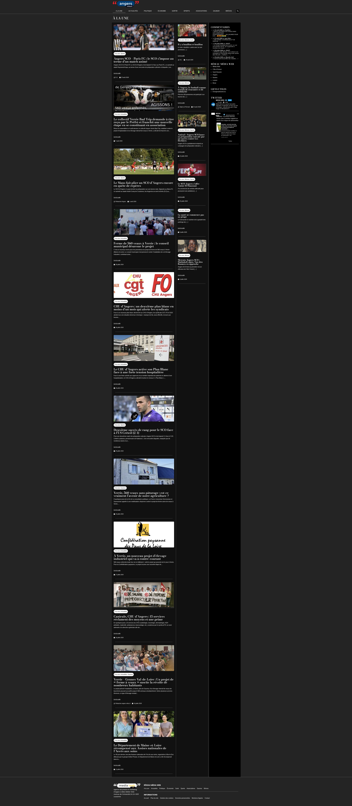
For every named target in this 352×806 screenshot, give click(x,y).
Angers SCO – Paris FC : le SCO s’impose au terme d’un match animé (144, 60)
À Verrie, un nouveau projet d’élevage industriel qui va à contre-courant (140, 557)
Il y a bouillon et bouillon (190, 44)
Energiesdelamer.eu (219, 91)
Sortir (174, 11)
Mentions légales (197, 798)
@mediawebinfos (230, 115)
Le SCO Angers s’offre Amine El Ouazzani (188, 184)
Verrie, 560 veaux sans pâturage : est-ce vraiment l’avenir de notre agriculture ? (141, 494)
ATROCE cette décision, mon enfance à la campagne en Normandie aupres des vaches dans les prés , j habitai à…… (226, 53)
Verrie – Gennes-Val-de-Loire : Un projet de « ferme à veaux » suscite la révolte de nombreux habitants (144, 682)
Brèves (229, 11)
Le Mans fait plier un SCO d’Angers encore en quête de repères (143, 184)
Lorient (215, 80)
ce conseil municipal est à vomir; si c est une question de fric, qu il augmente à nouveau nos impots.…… (225, 46)
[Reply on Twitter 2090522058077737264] (217, 141)
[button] (237, 11)
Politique (148, 11)
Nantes (215, 77)
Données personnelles (182, 798)
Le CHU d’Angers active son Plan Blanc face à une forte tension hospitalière (141, 370)
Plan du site (154, 798)
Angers (215, 75)
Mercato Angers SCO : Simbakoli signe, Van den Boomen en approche (190, 262)
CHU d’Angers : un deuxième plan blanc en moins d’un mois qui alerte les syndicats (144, 308)
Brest (214, 83)
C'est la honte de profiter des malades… (225, 58)
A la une (119, 11)
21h (238, 113)
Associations (201, 11)
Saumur (216, 11)
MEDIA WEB (218, 115)
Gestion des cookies (166, 798)
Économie (162, 11)
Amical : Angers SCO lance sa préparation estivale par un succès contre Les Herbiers (191, 137)
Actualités (133, 11)
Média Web (216, 66)
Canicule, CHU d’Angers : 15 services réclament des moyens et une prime (139, 618)
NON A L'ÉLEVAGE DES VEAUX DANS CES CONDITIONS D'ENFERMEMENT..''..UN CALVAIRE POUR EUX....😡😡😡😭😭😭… (225, 34)
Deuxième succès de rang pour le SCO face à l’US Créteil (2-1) (143, 431)
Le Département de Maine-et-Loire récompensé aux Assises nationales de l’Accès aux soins (140, 748)
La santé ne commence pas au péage (191, 215)
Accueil (146, 798)
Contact (207, 798)
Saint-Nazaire (217, 72)
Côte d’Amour (217, 69)
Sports (187, 11)
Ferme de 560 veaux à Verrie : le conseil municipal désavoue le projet (141, 244)
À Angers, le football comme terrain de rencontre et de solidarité (192, 89)
